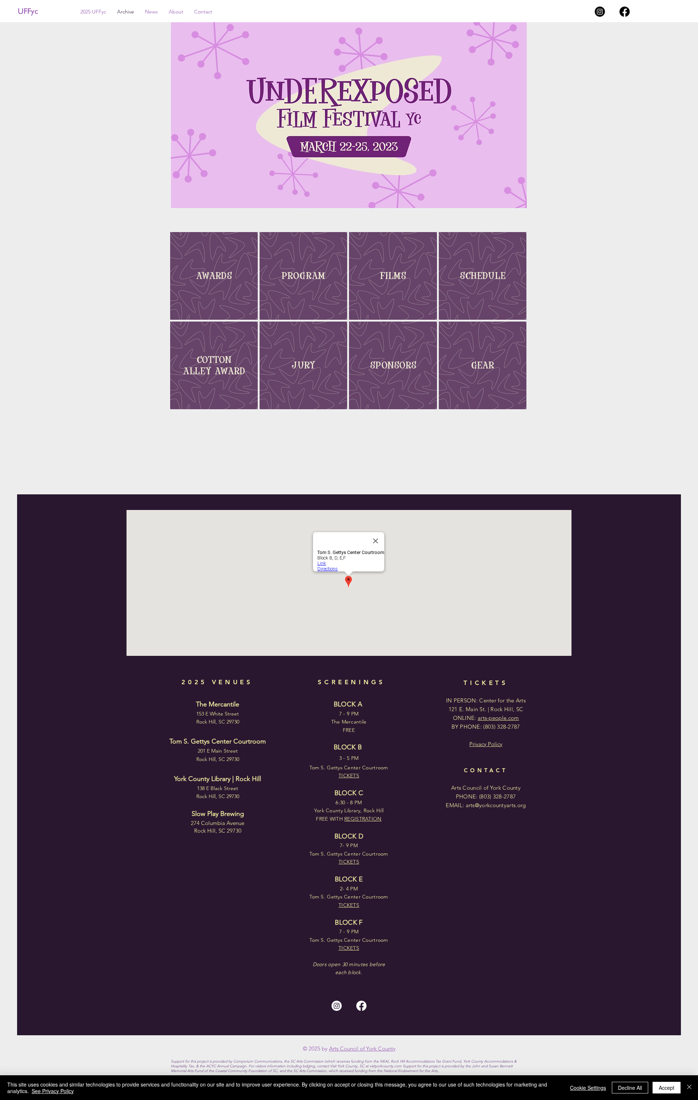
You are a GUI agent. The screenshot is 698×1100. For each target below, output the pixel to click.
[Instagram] (600, 12)
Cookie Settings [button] (588, 1087)
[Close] (689, 1087)
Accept (666, 1087)
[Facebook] (624, 12)
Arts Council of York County (362, 1048)
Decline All (630, 1087)
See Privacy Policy (53, 1091)
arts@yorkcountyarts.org (496, 805)
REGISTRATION (362, 819)
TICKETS (348, 948)
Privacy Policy (485, 744)
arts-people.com (498, 717)
